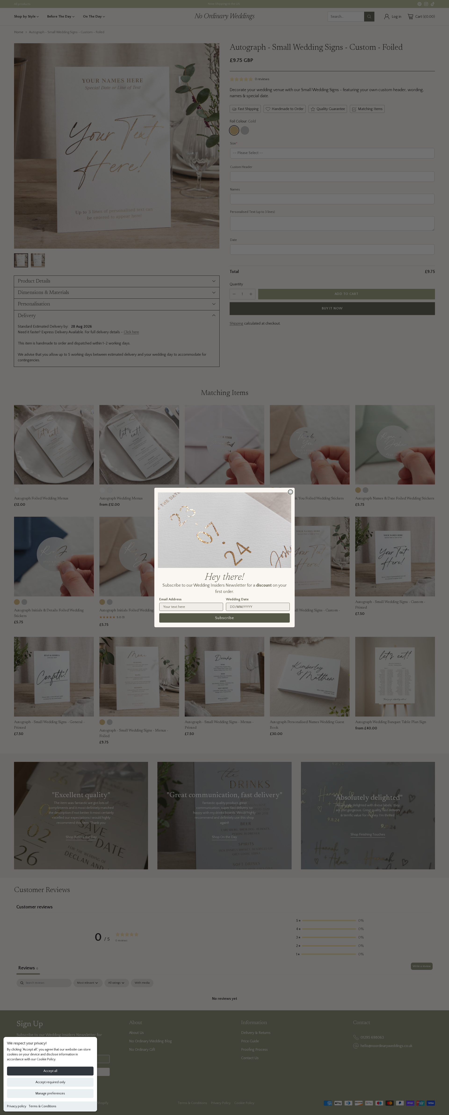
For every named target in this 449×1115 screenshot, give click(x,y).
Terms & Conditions (42, 1106)
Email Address (170, 599)
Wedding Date (237, 599)
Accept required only (50, 1082)
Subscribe (224, 618)
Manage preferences (50, 1093)
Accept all (50, 1071)
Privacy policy (16, 1106)
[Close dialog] (290, 492)
